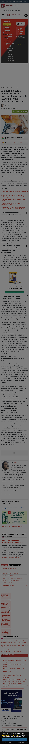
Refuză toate (21, 742)
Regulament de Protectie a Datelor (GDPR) (12, 735)
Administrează (8, 742)
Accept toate (14, 739)
